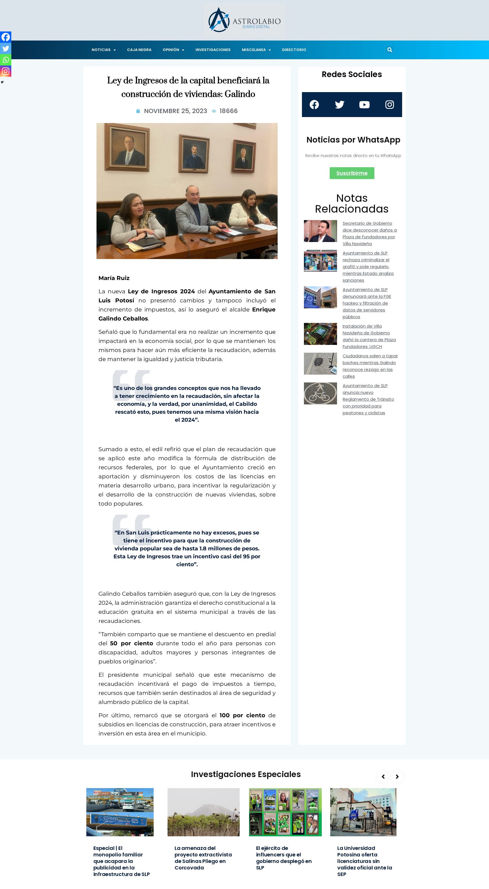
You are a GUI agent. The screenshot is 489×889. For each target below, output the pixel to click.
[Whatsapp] (5, 59)
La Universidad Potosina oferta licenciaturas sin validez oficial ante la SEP (364, 861)
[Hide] (2, 82)
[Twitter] (5, 48)
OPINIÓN (171, 49)
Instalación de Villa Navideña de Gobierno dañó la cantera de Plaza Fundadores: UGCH (369, 336)
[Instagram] (5, 71)
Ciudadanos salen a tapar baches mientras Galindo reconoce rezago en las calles (370, 366)
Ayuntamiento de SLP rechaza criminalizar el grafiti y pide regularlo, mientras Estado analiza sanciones (368, 266)
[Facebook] (5, 37)
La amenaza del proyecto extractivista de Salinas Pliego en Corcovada (203, 858)
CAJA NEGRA (139, 49)
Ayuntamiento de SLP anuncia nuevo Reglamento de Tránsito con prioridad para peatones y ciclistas (368, 399)
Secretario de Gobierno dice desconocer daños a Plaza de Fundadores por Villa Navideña (370, 233)
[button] (389, 50)
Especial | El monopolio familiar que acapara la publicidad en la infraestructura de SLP (121, 861)
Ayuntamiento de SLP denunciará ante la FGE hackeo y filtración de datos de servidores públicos (367, 303)
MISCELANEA (254, 49)
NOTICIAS (101, 49)
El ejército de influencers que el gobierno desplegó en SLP (284, 858)
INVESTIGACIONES (213, 49)
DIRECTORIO (294, 49)
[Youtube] (364, 104)
